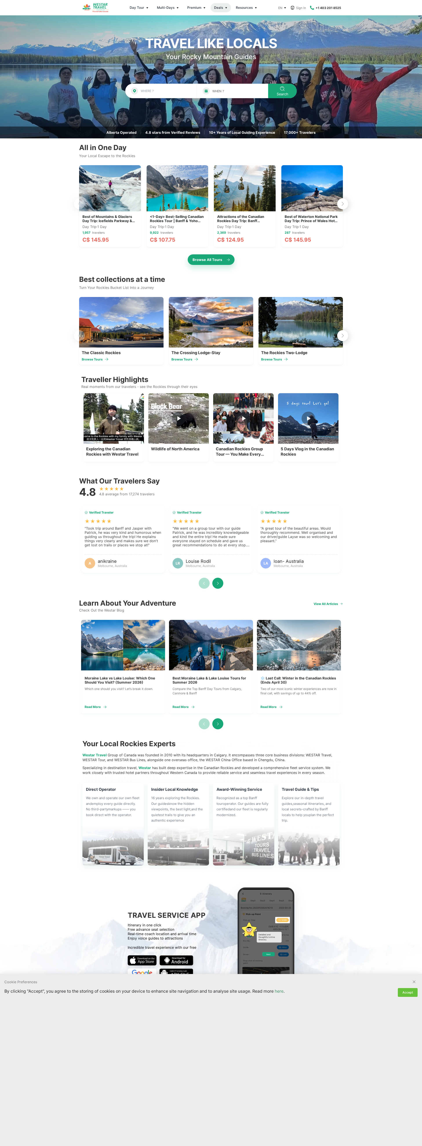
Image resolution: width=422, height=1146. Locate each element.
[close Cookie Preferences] (414, 981)
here (279, 991)
